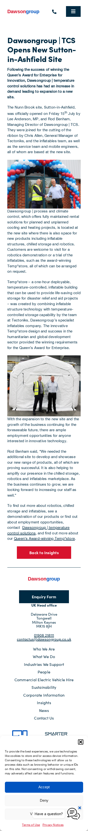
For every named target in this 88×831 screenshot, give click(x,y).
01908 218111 (44, 635)
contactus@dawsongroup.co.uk (44, 639)
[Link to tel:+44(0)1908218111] (54, 12)
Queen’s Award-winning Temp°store (44, 538)
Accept (44, 787)
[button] (80, 742)
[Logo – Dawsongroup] (23, 11)
